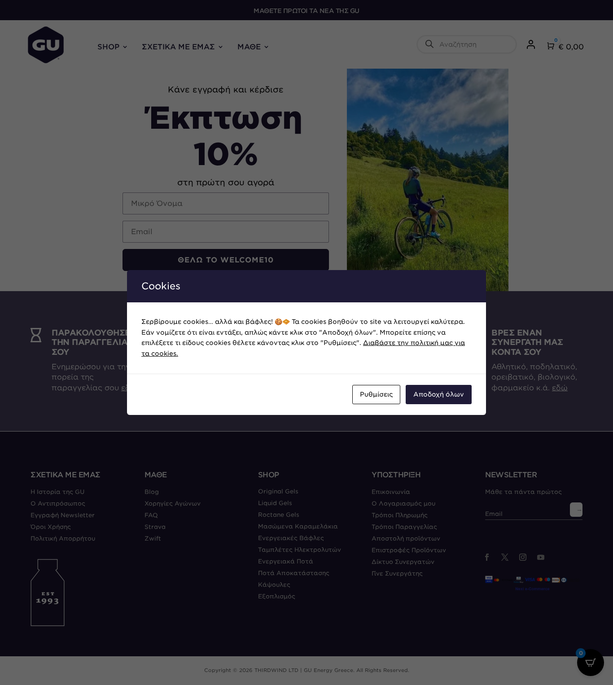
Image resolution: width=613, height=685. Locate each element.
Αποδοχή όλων (438, 394)
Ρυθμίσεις (376, 394)
